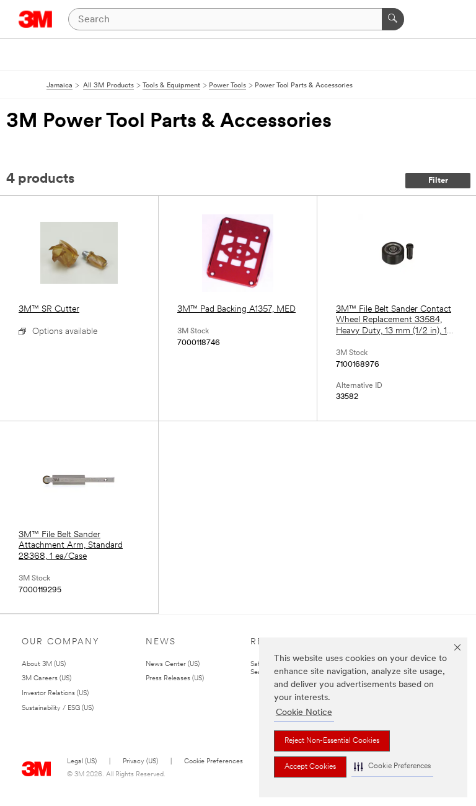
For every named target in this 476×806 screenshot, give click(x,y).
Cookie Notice (304, 712)
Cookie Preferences (213, 761)
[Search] (393, 19)
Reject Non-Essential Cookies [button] (331, 741)
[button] (392, 766)
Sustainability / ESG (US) (58, 708)
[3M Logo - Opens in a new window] (36, 19)
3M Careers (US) (46, 678)
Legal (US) (82, 761)
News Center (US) (173, 664)
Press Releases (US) (175, 678)
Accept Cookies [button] (310, 767)
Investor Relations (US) (55, 693)
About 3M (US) (44, 664)
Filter (438, 181)
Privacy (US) (140, 761)
